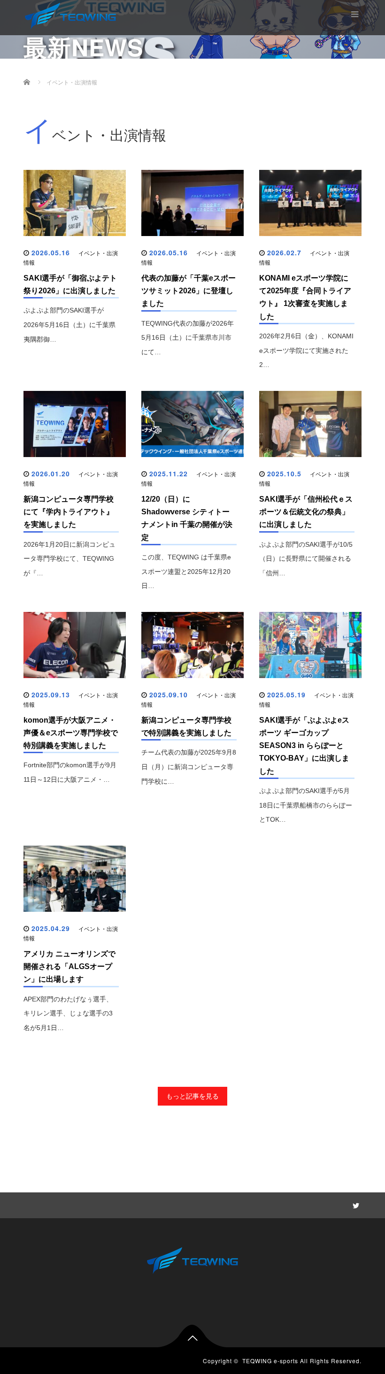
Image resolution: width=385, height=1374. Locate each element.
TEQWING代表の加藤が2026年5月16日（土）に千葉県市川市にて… (187, 338)
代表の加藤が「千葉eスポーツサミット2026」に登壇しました (188, 290)
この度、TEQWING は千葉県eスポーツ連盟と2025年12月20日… (186, 571)
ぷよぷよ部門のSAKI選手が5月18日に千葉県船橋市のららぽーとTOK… (305, 805)
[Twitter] (354, 1204)
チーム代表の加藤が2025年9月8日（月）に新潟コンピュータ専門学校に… (188, 766)
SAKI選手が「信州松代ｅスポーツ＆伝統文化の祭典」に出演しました (306, 511)
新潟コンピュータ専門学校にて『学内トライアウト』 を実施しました (68, 511)
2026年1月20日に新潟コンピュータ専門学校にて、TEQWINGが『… (69, 559)
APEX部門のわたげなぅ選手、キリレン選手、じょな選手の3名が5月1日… (68, 1013)
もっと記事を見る (192, 1096)
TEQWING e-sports (270, 1361)
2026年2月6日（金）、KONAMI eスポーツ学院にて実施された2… (306, 350)
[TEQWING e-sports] (70, 14)
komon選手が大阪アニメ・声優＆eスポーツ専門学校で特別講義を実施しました (70, 732)
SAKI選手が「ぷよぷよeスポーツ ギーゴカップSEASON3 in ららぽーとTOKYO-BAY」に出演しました (304, 745)
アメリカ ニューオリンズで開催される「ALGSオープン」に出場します (69, 966)
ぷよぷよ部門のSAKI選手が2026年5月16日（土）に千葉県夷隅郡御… (69, 324)
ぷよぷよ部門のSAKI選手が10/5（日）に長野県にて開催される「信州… (306, 559)
